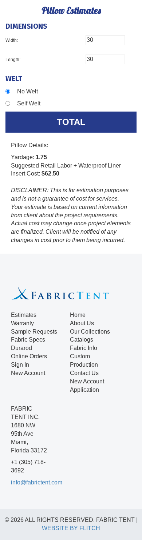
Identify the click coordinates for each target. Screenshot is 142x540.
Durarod (21, 348)
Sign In (20, 365)
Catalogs (81, 340)
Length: (12, 59)
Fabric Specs (28, 340)
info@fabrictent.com (36, 482)
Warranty (22, 323)
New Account (28, 373)
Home (78, 315)
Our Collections (90, 332)
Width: (11, 40)
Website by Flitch (71, 528)
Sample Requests (34, 332)
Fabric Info (83, 348)
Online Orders (29, 356)
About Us (82, 323)
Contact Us (84, 373)
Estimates (23, 315)
